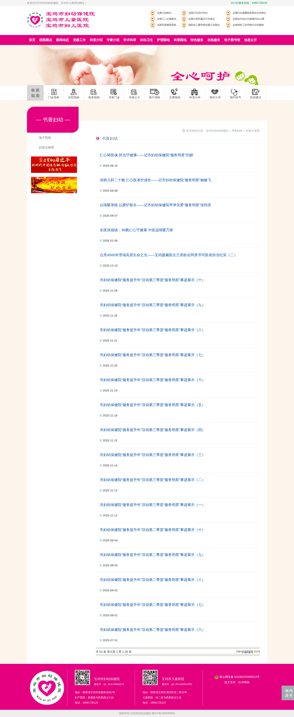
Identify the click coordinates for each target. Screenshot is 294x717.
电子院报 (45, 137)
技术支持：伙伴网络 (237, 682)
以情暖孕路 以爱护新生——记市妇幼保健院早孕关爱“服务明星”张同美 (155, 205)
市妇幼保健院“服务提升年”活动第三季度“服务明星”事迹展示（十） (152, 280)
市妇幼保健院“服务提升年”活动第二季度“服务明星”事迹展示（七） (152, 605)
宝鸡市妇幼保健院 (217, 130)
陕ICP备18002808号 (163, 713)
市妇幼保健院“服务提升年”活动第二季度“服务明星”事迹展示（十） (152, 530)
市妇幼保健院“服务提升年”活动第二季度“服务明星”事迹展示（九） (152, 555)
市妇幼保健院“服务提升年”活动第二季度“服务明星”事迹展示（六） (152, 630)
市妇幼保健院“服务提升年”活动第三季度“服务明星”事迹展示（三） (152, 455)
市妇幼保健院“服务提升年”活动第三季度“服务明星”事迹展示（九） (152, 305)
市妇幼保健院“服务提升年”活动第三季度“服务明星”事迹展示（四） (152, 430)
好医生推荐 (46, 147)
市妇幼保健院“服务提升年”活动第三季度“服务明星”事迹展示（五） (152, 405)
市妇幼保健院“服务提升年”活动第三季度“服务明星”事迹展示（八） (152, 330)
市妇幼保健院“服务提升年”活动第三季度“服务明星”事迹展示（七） (152, 355)
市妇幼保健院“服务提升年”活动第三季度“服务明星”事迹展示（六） (152, 380)
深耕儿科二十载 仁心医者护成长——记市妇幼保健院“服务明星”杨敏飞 (155, 180)
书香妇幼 (237, 130)
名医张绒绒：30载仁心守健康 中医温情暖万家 (136, 230)
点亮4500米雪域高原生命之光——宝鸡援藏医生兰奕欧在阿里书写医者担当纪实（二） (168, 255)
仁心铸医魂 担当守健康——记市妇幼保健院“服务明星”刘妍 (146, 155)
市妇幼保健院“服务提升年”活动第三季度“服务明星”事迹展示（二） (152, 480)
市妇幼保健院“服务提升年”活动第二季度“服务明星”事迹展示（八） (152, 580)
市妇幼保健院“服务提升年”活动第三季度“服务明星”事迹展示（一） (152, 505)
